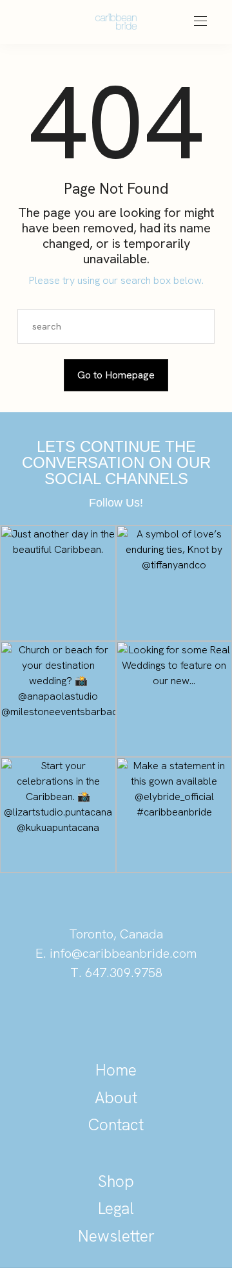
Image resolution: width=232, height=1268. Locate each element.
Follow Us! (116, 502)
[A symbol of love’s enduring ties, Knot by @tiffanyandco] (174, 583)
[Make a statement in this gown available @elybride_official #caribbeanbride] (174, 815)
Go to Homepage (116, 375)
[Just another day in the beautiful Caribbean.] (58, 583)
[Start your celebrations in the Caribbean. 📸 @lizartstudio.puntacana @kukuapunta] (58, 815)
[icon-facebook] (160, 1017)
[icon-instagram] (116, 1017)
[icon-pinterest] (72, 1017)
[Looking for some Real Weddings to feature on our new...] (174, 699)
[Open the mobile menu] (200, 21)
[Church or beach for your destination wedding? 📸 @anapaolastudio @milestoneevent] (58, 699)
